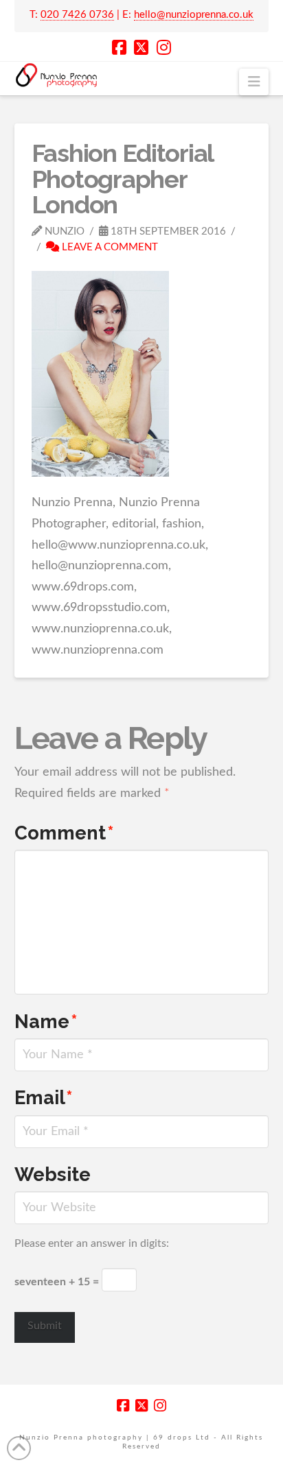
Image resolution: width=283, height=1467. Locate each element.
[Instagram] (164, 47)
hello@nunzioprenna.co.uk (193, 15)
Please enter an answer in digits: (91, 1243)
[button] (254, 82)
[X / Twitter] (141, 47)
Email (43, 1097)
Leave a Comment (108, 247)
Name (46, 1021)
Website (52, 1174)
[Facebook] (119, 47)
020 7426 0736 (77, 15)
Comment (64, 833)
